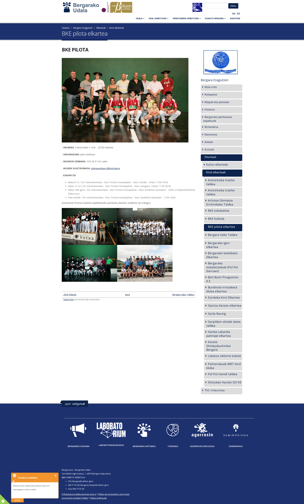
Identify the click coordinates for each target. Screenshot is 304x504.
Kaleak (209, 142)
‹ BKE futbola (69, 294)
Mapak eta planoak (217, 102)
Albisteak (235, 18)
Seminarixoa (236, 446)
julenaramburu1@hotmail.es (105, 168)
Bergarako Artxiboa (144, 446)
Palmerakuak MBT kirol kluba (223, 366)
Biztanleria (211, 127)
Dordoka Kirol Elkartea (224, 297)
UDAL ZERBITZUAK (157, 18)
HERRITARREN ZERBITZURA (186, 18)
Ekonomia (211, 134)
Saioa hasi (68, 299)
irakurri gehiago (17, 498)
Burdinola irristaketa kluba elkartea (221, 289)
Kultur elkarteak (217, 164)
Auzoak (209, 149)
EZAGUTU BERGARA (214, 18)
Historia (210, 109)
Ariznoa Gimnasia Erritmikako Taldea (219, 202)
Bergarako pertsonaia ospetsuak (217, 119)
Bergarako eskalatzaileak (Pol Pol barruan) (222, 267)
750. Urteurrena (215, 390)
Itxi (56, 476)
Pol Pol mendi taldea (222, 374)
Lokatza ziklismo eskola (224, 356)
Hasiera (66, 27)
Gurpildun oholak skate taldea (223, 324)
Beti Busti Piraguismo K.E (222, 279)
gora (127, 294)
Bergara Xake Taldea (222, 235)
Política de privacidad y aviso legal (113, 494)
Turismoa (173, 446)
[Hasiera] (99, 8)
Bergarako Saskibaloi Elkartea (222, 255)
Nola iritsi (211, 87)
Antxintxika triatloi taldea (220, 182)
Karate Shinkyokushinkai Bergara (218, 346)
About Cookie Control (14, 475)
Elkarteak (101, 27)
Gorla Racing (217, 313)
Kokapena (211, 94)
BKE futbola (216, 218)
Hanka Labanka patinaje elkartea (218, 334)
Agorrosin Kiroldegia (202, 446)
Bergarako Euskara (78, 446)
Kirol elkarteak (116, 27)
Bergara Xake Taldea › (183, 294)
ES (238, 13)
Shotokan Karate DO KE (224, 382)
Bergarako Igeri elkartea (218, 245)
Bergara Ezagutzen (83, 27)
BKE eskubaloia (218, 210)
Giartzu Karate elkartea (224, 305)
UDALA (139, 18)
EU (233, 13)
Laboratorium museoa (111, 445)
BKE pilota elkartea (221, 227)
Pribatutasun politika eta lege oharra (79, 494)
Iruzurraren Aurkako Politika (75, 498)
